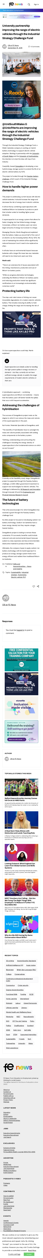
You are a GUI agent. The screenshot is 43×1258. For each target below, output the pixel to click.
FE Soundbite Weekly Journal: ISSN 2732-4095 (19, 1152)
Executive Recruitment (11, 1135)
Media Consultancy (9, 1171)
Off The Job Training (19, 1021)
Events (5, 1204)
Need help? (7, 1210)
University (21, 1043)
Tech (29, 1039)
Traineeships (10, 1043)
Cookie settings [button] (14, 1254)
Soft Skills (27, 1030)
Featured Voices (8, 1150)
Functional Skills (11, 994)
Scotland (30, 1026)
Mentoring (9, 1017)
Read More (32, 1250)
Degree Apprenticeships (15, 990)
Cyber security (23, 985)
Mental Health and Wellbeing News (18, 1012)
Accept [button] (29, 1254)
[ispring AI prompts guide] (21, 336)
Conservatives (20, 974)
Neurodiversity (29, 1017)
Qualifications (19, 1026)
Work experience (12, 1048)
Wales (30, 1043)
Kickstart (9, 1003)
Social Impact (8, 1123)
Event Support (8, 1173)
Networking (7, 1227)
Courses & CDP (8, 1225)
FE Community (8, 1094)
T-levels (21, 1039)
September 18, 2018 (15, 48)
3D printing (10, 961)
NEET (18, 1017)
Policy (32, 1021)
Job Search (7, 1137)
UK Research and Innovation (30, 489)
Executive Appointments (11, 1133)
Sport (8, 1035)
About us (6, 1090)
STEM (15, 1035)
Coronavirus (10, 985)
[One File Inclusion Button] (21, 707)
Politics (8, 1026)
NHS (7, 1021)
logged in (20, 630)
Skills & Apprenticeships (11, 1120)
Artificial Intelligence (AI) (14, 965)
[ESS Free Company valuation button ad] (21, 660)
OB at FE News (13, 45)
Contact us (7, 1092)
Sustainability (16, 572)
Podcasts (6, 1183)
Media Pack (7, 1164)
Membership (7, 1208)
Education (6, 1112)
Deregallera (19, 166)
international (24, 999)
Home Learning (11, 999)
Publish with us (8, 1096)
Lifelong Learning (12, 1008)
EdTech (5, 1114)
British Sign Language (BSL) (26, 970)
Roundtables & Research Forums (14, 1231)
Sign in (36, 4)
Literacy (24, 1008)
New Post (6, 1200)
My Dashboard (8, 1202)
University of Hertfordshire (28, 156)
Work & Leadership (10, 1118)
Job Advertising (8, 1168)
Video (5, 1185)
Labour (18, 1003)
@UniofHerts (10, 127)
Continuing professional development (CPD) (19, 980)
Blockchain (10, 970)
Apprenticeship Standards (26, 961)
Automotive (22, 575)
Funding (23, 994)
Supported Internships (28, 1035)
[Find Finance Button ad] (21, 731)
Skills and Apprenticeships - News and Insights (22, 566)
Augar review (31, 965)
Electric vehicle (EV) (18, 577)
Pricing (5, 1163)
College (8, 974)
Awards (6, 1221)
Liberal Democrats (30, 1003)
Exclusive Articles (9, 1148)
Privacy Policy (8, 1100)
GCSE (31, 994)
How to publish (8, 1196)
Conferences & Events (10, 1223)
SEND (8, 1030)
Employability (8, 1116)
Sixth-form (17, 1030)
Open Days (7, 1229)
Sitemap (6, 1102)
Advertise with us (9, 1098)
